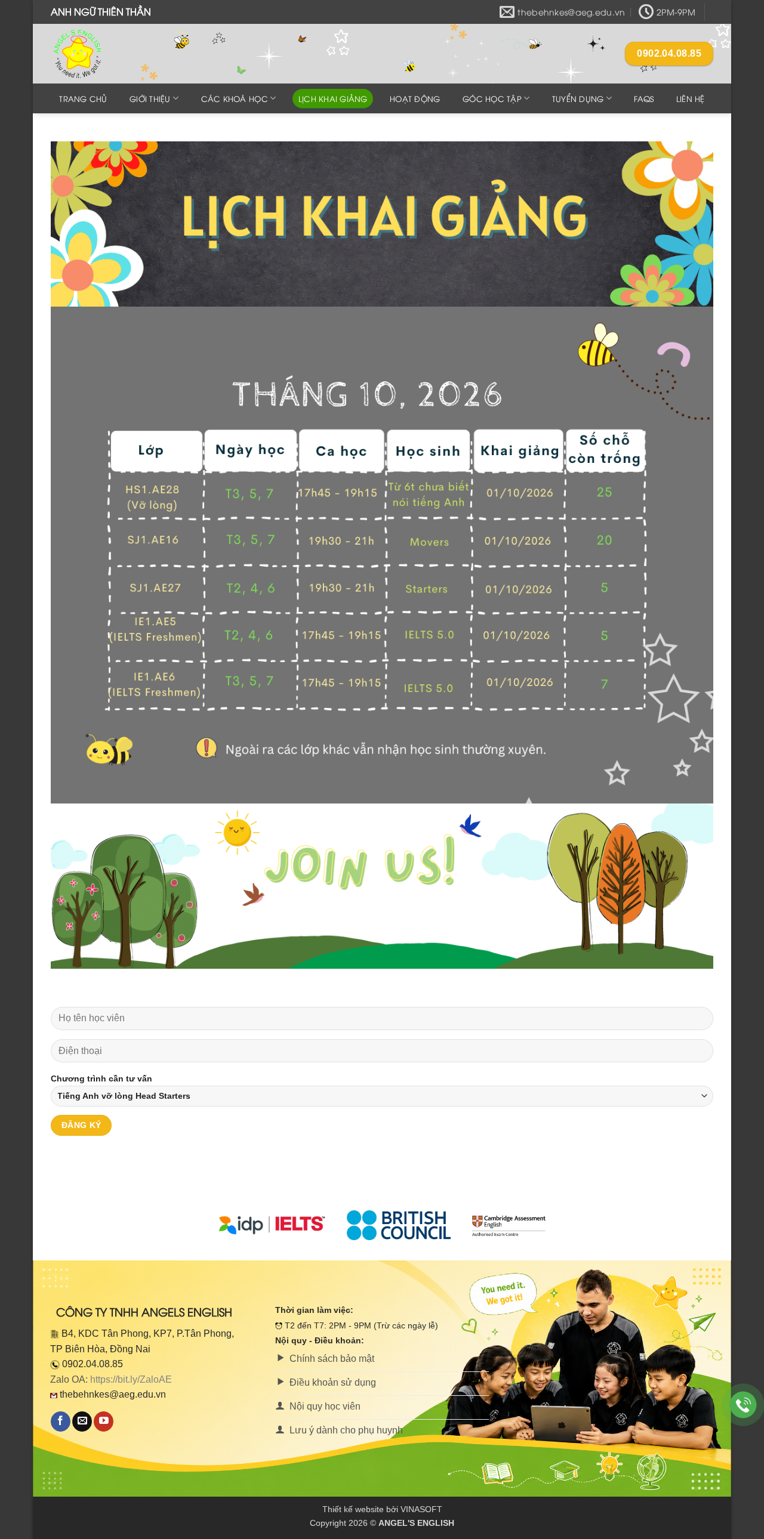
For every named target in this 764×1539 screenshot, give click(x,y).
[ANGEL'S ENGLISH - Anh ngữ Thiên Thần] (110, 54)
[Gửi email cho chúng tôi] (82, 1421)
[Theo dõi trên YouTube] (103, 1421)
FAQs (644, 98)
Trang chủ (83, 98)
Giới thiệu (150, 98)
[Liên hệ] (743, 1405)
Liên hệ (690, 98)
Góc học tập (492, 98)
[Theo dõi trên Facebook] (60, 1421)
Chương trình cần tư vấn (101, 1078)
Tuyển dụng (578, 98)
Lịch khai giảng (333, 98)
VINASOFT (421, 1509)
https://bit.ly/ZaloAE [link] (131, 1379)
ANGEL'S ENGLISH (416, 1523)
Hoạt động (415, 98)
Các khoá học (234, 98)
